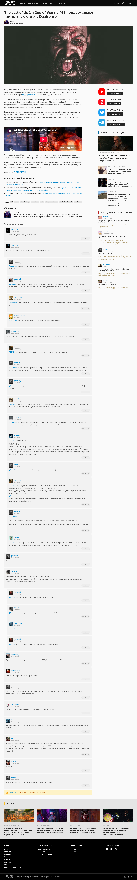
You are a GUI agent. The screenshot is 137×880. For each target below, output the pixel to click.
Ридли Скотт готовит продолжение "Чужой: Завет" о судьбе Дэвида (115, 226)
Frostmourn (18, 623)
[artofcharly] (11, 280)
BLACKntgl (15, 331)
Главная (7, 852)
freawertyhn (106, 265)
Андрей (11, 21)
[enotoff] (11, 400)
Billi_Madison (15, 670)
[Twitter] (111, 849)
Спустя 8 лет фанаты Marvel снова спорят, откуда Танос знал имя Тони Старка (119, 171)
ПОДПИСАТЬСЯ (115, 93)
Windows (111, 179)
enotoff (16, 399)
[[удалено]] (11, 262)
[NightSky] (8, 762)
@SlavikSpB (13, 302)
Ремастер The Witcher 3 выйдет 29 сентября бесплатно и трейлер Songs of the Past (114, 158)
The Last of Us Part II (66, 202)
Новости (21, 3)
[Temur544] (8, 705)
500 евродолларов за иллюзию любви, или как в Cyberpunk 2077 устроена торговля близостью (51, 830)
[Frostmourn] (11, 624)
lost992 (13, 777)
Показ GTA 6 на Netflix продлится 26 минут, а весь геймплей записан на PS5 (114, 274)
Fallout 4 (112, 192)
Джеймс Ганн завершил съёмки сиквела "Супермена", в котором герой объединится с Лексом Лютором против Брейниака (113, 242)
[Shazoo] (10, 3)
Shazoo (73, 849)
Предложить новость (45, 854)
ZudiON (14, 571)
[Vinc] (8, 687)
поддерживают (29, 95)
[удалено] (17, 261)
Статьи (44, 3)
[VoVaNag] (8, 246)
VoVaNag (14, 245)
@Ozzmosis (13, 368)
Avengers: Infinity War (117, 167)
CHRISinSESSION (20, 172)
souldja (16, 537)
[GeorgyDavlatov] (11, 316)
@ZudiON (12, 597)
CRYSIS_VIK (18, 297)
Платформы (33, 3)
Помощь (7, 862)
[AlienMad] (11, 436)
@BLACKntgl (13, 352)
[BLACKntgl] (8, 332)
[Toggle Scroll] (130, 3)
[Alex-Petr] (8, 739)
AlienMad (17, 435)
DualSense (78, 202)
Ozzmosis (17, 347)
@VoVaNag (13, 266)
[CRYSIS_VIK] (11, 298)
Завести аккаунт (44, 849)
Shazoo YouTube (77, 852)
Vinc (12, 686)
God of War (35, 202)
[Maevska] (100, 250)
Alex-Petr (14, 738)
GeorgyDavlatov (19, 315)
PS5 (42, 202)
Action (106, 825)
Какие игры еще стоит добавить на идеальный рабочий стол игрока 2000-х (120, 184)
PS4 (11, 202)
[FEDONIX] (8, 230)
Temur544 (15, 704)
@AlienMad (13, 470)
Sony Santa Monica (51, 202)
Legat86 (105, 216)
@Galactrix (12, 404)
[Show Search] (114, 3)
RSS (5, 865)
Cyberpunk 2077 (43, 825)
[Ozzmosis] (11, 348)
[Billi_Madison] (8, 671)
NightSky (14, 761)
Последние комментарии (116, 213)
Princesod (17, 592)
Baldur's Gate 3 (76, 825)
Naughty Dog (25, 202)
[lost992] (8, 778)
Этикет (7, 859)
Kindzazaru (106, 280)
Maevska (105, 249)
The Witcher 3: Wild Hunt (108, 153)
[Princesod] (11, 593)
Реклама (7, 854)
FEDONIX (14, 229)
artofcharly (17, 279)
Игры (17, 202)
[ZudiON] (8, 572)
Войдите (13, 793)
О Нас (6, 849)
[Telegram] (107, 849)
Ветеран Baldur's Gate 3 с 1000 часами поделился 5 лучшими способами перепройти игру (83, 830)
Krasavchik (106, 232)
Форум (62, 3)
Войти (123, 3)
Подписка (41, 852)
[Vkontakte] (116, 849)
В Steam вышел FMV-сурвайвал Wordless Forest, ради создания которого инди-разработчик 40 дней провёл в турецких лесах (115, 257)
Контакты (8, 857)
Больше (53, 3)
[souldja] (11, 538)
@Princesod (13, 613)
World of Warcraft (12, 825)
